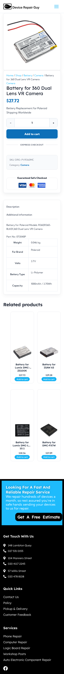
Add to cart (32, 134)
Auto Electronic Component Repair (27, 660)
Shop (18, 75)
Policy (7, 603)
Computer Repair (15, 642)
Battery (28, 75)
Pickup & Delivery (15, 609)
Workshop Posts (14, 654)
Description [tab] (12, 206)
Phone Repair (12, 636)
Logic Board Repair (16, 648)
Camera (38, 75)
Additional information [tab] (19, 214)
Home (9, 75)
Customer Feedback (17, 615)
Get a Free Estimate (28, 516)
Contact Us (11, 597)
